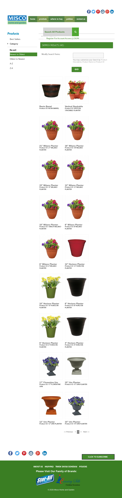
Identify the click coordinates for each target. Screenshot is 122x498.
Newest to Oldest (17, 54)
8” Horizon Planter (74, 303)
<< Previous (68, 432)
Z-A (11, 68)
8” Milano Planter (73, 224)
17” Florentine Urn (48, 382)
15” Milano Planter (48, 185)
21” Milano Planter (48, 146)
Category (14, 44)
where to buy (56, 19)
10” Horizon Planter (49, 303)
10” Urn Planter (72, 422)
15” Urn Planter (72, 382)
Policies (69, 19)
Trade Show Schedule (66, 467)
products (43, 19)
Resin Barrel (45, 106)
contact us (81, 19)
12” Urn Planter (47, 422)
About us (38, 467)
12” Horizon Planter (75, 264)
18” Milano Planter (74, 146)
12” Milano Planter (74, 185)
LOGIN (76, 38)
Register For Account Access (59, 38)
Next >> (86, 432)
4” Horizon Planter (74, 343)
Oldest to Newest (17, 59)
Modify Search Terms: (51, 54)
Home (32, 19)
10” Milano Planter (48, 224)
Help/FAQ (49, 467)
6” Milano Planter (48, 264)
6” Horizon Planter (48, 343)
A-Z (11, 63)
